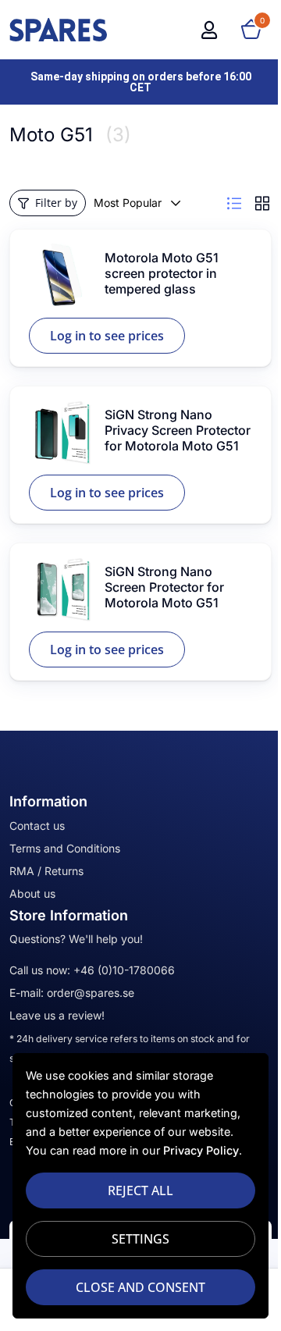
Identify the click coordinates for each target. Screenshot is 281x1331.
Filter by (56, 202)
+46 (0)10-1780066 (124, 970)
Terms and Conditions (64, 848)
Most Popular (128, 202)
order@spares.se (90, 992)
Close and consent (135, 1287)
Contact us (37, 825)
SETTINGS (135, 1238)
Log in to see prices (107, 335)
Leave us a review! (57, 1015)
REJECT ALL (135, 1190)
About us (32, 893)
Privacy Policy (201, 1150)
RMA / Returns (46, 870)
